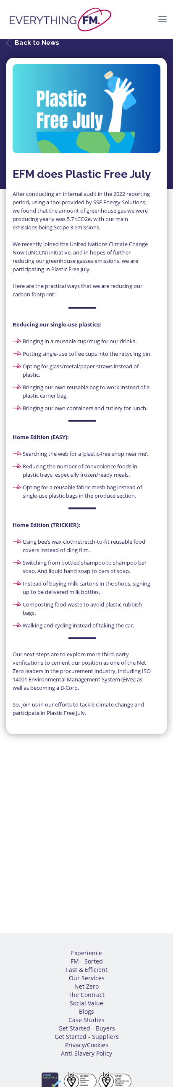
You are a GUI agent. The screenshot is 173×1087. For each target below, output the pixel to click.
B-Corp (69, 687)
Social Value (86, 1003)
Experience (86, 953)
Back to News (37, 42)
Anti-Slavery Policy (86, 1053)
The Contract (86, 995)
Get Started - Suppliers (87, 1037)
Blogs (86, 1011)
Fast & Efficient (86, 970)
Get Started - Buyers (86, 1028)
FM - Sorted (87, 961)
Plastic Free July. (71, 269)
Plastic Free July (66, 713)
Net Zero (86, 986)
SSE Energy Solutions (119, 202)
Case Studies (86, 1020)
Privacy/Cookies (86, 1045)
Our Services (87, 978)
